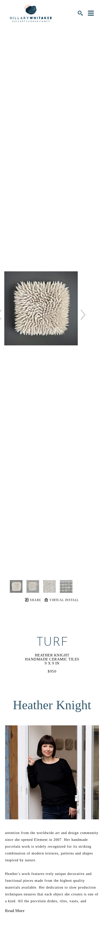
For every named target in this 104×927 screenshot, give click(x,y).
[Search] (80, 13)
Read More (14, 911)
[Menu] (91, 13)
